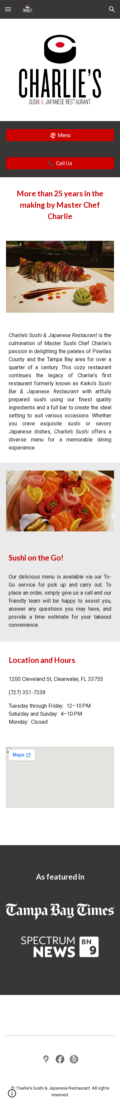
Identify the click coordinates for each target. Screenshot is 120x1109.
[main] (60, 205)
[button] (8, 9)
